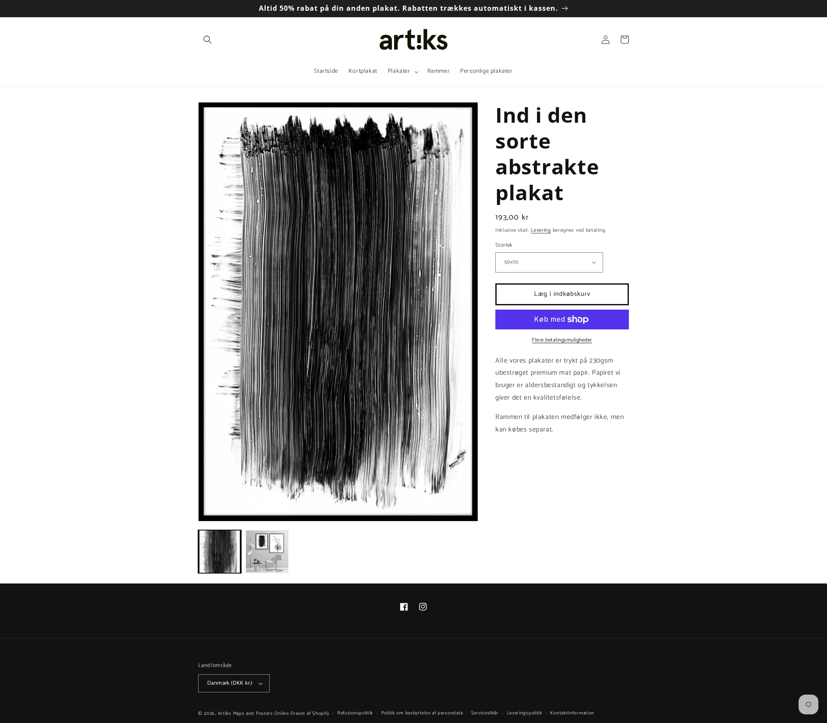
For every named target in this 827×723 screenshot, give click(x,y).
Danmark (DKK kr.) (229, 683)
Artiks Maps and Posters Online (253, 713)
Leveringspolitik (524, 713)
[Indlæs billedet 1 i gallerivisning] (219, 551)
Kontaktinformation (572, 713)
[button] (207, 39)
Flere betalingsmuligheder (562, 340)
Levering (541, 230)
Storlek (504, 245)
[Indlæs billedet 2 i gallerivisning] (267, 551)
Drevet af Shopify (309, 713)
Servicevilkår (485, 713)
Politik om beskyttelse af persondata (422, 713)
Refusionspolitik (355, 713)
